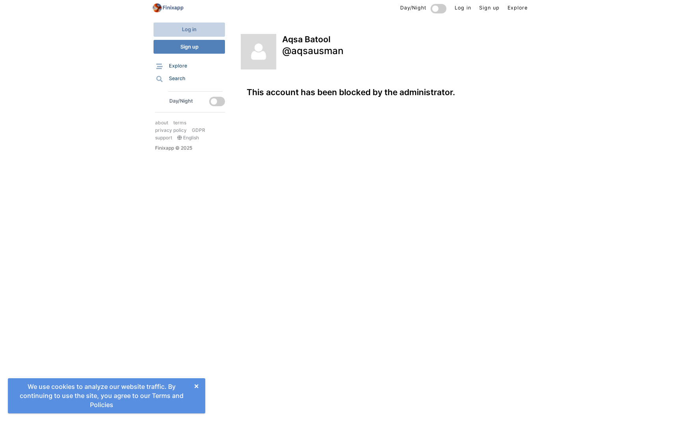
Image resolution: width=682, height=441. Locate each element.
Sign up (189, 46)
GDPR (198, 130)
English (190, 138)
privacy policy (171, 130)
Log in (189, 29)
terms (179, 123)
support (163, 138)
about (161, 123)
